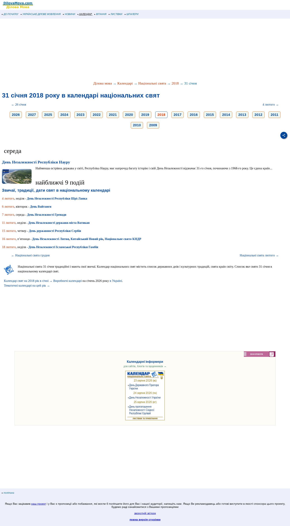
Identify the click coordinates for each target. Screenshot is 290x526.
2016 (194, 115)
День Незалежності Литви (50, 239)
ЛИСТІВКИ (116, 14)
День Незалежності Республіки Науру (36, 162)
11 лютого (9, 222)
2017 (177, 115)
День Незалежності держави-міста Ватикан (59, 222)
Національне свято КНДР (123, 239)
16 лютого (9, 239)
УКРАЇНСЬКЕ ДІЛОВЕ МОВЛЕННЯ (41, 14)
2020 (129, 115)
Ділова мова (102, 83)
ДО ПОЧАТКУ (11, 14)
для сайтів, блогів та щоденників (145, 366)
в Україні (116, 280)
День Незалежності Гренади (46, 214)
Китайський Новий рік (87, 239)
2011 (274, 115)
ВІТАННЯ (101, 14)
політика (9, 492)
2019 (145, 115)
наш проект (38, 503)
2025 (48, 115)
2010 (137, 125)
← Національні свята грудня (30, 255)
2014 (226, 115)
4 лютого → (271, 104)
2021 (113, 115)
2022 (97, 115)
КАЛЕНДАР (86, 14)
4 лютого (8, 198)
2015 (210, 115)
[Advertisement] (118, 50)
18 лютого (9, 247)
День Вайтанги (40, 206)
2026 (16, 115)
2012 (258, 115)
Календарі (125, 83)
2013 (242, 115)
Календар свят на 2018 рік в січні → (28, 280)
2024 (64, 115)
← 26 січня (18, 104)
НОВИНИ (70, 14)
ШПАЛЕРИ (132, 14)
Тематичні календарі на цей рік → (27, 285)
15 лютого (9, 231)
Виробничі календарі (67, 280)
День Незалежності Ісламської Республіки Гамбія (63, 247)
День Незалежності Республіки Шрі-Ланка (57, 198)
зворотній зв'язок (145, 513)
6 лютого (8, 206)
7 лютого (8, 214)
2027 (32, 115)
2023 (80, 115)
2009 (153, 125)
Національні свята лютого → (259, 255)
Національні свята (152, 83)
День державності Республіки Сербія (55, 231)
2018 (175, 83)
